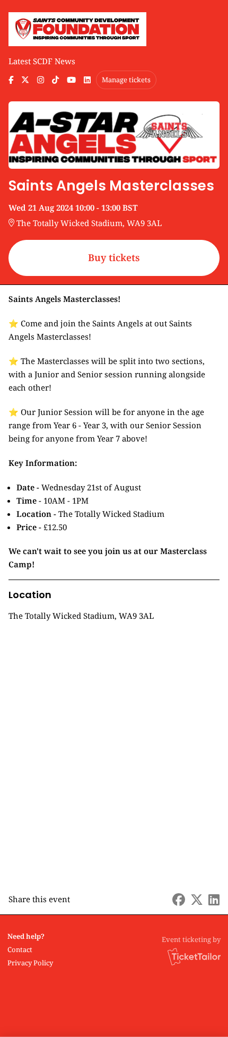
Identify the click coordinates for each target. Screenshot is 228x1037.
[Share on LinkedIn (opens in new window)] (214, 899)
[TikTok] (55, 79)
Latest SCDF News (41, 61)
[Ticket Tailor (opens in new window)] (194, 956)
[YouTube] (71, 79)
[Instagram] (40, 79)
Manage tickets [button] (126, 79)
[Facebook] (10, 79)
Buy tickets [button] (114, 257)
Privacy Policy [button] (30, 962)
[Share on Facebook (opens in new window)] (178, 899)
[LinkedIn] (87, 79)
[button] (28, 949)
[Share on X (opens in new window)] (196, 899)
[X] (25, 79)
